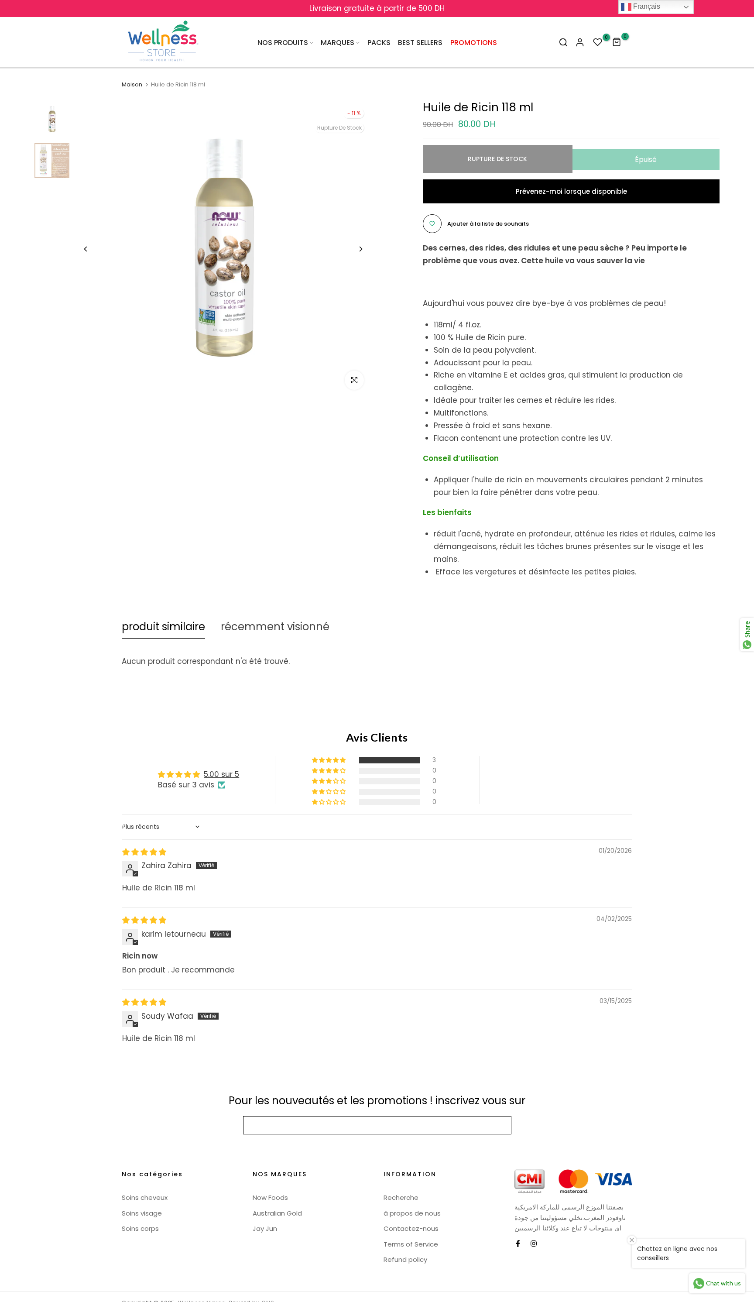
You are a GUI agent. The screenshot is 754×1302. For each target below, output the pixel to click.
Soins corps (140, 1228)
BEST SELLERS (420, 43)
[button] (329, 760)
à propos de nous (412, 1213)
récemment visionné (275, 626)
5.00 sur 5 (221, 774)
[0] (598, 42)
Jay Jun (265, 1228)
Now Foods (270, 1197)
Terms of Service (411, 1244)
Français (645, 6)
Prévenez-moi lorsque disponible (571, 191)
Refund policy (405, 1259)
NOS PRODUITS (282, 43)
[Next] (354, 249)
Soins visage (142, 1213)
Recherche (401, 1197)
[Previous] (92, 249)
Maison (132, 85)
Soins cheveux (145, 1197)
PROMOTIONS (473, 43)
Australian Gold (277, 1213)
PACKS (379, 43)
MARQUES (337, 43)
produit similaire (163, 626)
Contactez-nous (411, 1228)
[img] (144, 852)
